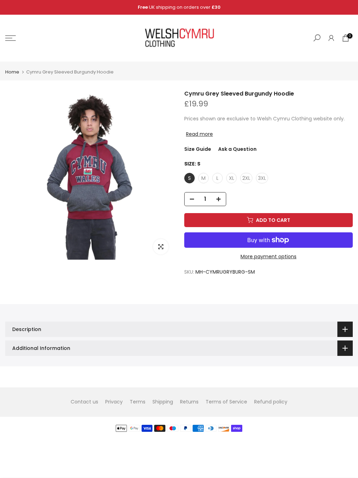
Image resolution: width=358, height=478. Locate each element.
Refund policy (270, 401)
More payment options (268, 256)
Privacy (114, 401)
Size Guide (197, 149)
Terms (137, 401)
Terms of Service (226, 401)
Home (12, 72)
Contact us (84, 401)
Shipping (162, 401)
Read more (199, 134)
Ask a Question (237, 149)
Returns (189, 401)
